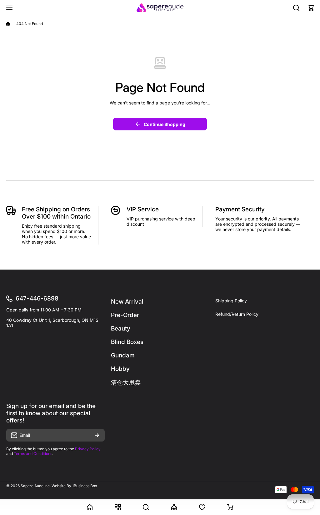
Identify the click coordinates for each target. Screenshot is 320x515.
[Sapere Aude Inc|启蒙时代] (160, 7)
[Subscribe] (97, 435)
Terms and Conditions (33, 453)
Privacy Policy (88, 449)
